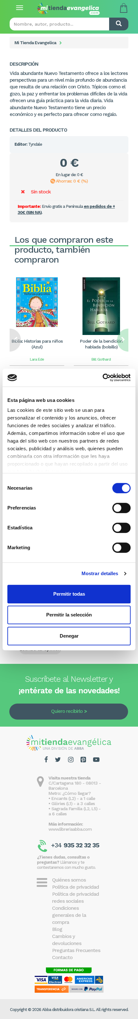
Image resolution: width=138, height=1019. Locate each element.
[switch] (121, 508)
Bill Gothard (101, 359)
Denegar (69, 636)
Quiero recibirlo (66, 711)
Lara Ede (37, 359)
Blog (57, 929)
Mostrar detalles (100, 573)
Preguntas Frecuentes (76, 950)
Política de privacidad (75, 887)
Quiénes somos (69, 880)
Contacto (62, 957)
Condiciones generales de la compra (69, 915)
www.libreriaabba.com (70, 829)
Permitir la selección (69, 614)
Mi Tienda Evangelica (35, 42)
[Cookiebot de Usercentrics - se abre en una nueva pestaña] (102, 377)
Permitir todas (69, 594)
